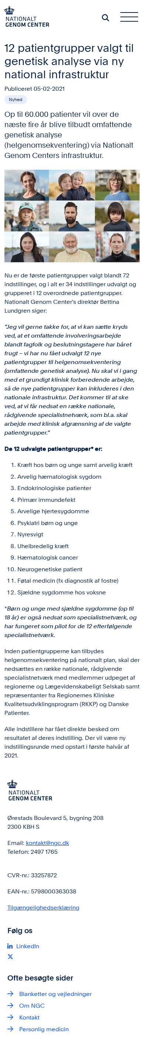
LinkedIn (27, 946)
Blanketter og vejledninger (55, 993)
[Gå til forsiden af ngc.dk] (24, 17)
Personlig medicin (44, 1029)
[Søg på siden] (105, 17)
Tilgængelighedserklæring (43, 907)
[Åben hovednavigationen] (132, 17)
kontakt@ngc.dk (47, 842)
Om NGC (32, 1005)
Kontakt (29, 1017)
